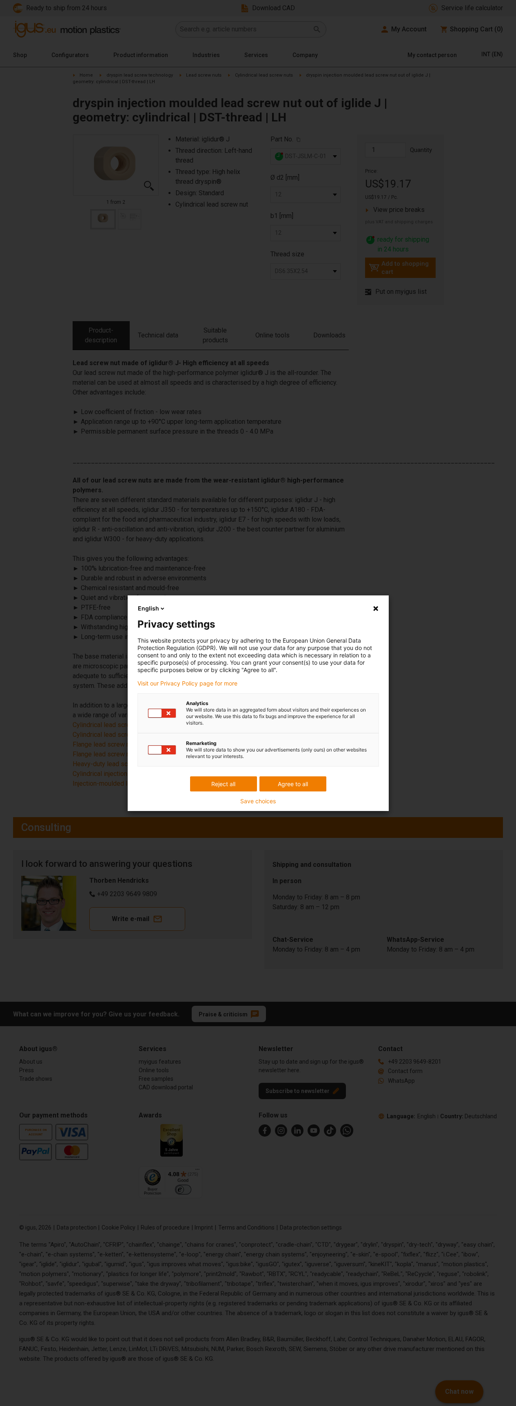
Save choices (258, 801)
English (148, 608)
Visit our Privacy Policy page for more (187, 683)
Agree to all (293, 783)
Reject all (223, 783)
